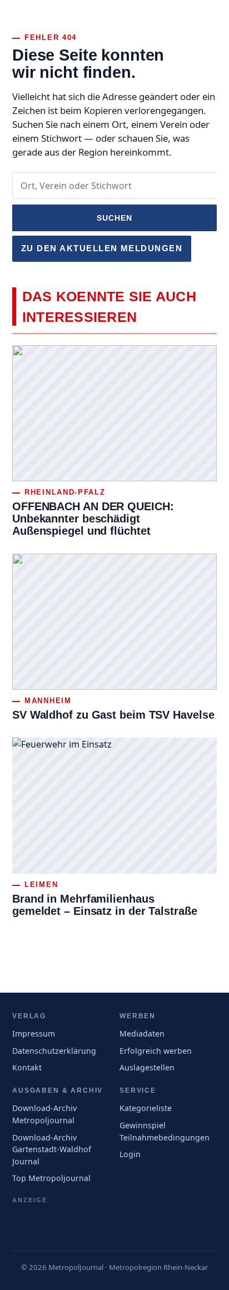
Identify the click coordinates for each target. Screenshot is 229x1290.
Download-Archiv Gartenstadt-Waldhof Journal (51, 1149)
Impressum (33, 1033)
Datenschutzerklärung (54, 1050)
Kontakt (27, 1067)
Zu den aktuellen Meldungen (101, 248)
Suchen (115, 217)
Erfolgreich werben (156, 1050)
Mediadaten (142, 1033)
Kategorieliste (146, 1108)
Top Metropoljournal (51, 1178)
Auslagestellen (147, 1067)
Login (130, 1154)
